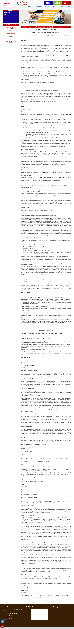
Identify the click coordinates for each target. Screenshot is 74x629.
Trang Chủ (31, 6)
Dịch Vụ (46, 6)
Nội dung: (27, 618)
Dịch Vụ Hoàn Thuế (66, 3)
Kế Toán (54, 6)
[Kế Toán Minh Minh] (8, 4)
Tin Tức (61, 6)
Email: (27, 614)
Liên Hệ (68, 6)
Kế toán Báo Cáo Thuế (57, 3)
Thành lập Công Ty (48, 3)
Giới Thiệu (39, 6)
